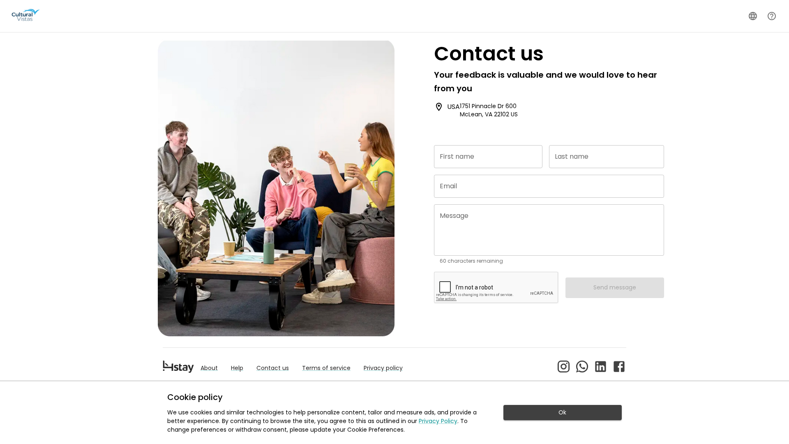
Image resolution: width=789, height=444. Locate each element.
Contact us (272, 368)
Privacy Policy (438, 421)
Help (237, 368)
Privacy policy (383, 368)
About (209, 368)
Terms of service (326, 368)
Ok (562, 412)
